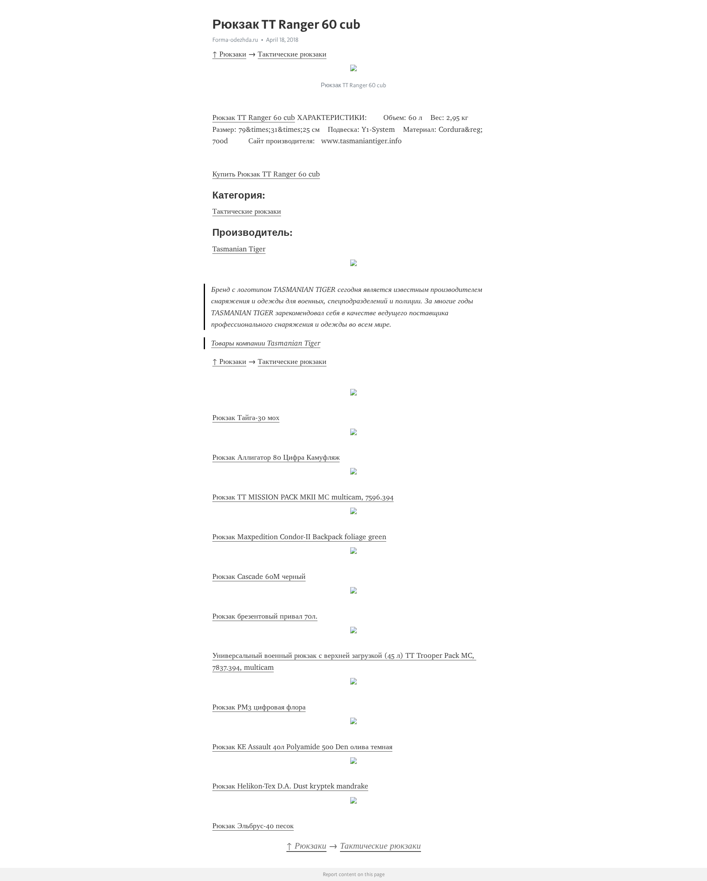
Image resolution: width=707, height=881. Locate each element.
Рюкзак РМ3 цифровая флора (259, 707)
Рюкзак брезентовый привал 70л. (264, 616)
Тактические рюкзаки (292, 54)
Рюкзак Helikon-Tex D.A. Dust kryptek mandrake (290, 786)
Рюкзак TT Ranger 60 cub (253, 117)
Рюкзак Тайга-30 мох (245, 417)
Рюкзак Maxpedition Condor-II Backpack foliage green (299, 536)
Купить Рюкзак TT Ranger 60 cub (266, 173)
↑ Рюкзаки (229, 54)
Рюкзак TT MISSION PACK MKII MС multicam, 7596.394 (303, 496)
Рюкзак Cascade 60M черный (259, 576)
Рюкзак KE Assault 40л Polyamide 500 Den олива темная (302, 746)
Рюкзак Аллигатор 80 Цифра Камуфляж (276, 457)
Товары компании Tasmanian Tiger (265, 343)
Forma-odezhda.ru (235, 39)
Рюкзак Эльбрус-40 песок (253, 825)
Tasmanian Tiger (239, 248)
